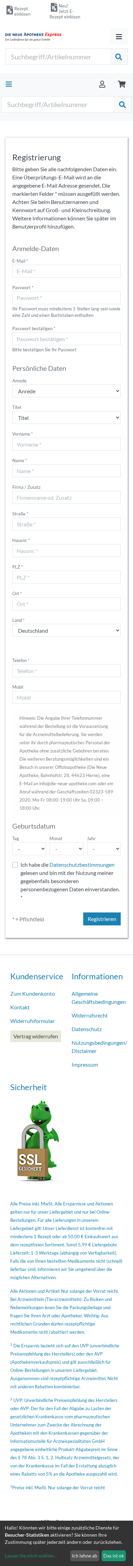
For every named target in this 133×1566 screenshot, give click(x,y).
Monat (55, 838)
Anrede (19, 380)
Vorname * (22, 434)
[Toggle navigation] (119, 36)
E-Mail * (20, 261)
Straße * (20, 513)
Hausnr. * (21, 540)
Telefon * (20, 660)
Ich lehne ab (84, 1555)
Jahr (91, 838)
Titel (16, 407)
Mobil (17, 687)
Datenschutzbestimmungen (82, 864)
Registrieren (102, 919)
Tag (15, 838)
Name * (19, 460)
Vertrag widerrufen (35, 1036)
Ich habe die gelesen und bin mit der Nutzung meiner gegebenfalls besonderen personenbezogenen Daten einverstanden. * (70, 881)
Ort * (17, 593)
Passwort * (22, 287)
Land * (18, 620)
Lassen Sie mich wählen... (31, 1555)
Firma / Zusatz (26, 487)
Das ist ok (113, 1555)
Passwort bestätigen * (33, 328)
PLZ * (17, 567)
